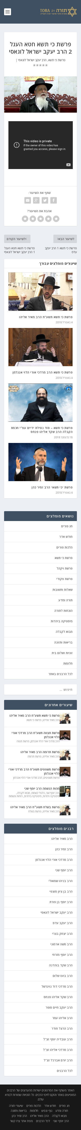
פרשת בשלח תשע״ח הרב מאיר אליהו (35, 807)
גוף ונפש (46, 1111)
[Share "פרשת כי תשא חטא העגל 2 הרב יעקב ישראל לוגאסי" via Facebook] (53, 200)
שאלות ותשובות (62, 590)
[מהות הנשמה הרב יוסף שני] (65, 791)
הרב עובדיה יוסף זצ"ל (58, 1039)
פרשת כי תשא (56, 60)
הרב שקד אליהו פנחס (58, 997)
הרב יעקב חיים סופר (59, 1007)
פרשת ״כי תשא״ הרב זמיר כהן (52, 487)
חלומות (68, 663)
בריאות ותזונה (63, 642)
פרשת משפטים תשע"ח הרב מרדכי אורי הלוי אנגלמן (34, 771)
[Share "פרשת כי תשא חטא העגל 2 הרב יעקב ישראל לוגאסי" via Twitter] (45, 200)
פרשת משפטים (51, 778)
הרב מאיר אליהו (51, 720)
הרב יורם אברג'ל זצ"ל (58, 1060)
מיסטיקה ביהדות (62, 621)
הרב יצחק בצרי (62, 934)
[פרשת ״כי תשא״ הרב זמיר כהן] (40, 462)
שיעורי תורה (16, 1106)
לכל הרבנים (65, 1071)
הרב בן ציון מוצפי (61, 891)
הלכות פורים (64, 547)
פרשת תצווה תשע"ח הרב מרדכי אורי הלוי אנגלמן (36, 735)
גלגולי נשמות (38, 793)
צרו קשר (15, 1121)
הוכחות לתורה (63, 611)
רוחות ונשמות (16, 796)
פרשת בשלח (34, 811)
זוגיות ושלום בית (62, 653)
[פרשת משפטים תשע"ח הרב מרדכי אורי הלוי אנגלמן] (65, 772)
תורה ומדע (66, 600)
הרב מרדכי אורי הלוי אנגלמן (45, 741)
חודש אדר (66, 537)
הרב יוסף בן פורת (61, 902)
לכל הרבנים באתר (60, 674)
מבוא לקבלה (64, 632)
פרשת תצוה (23, 741)
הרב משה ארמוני (61, 944)
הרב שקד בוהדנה (61, 965)
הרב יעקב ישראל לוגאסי (32, 60)
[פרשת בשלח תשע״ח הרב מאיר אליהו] (65, 810)
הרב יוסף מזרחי (62, 955)
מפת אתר (27, 1121)
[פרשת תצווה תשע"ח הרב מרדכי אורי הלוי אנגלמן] (65, 735)
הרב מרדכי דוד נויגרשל (57, 986)
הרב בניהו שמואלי (61, 881)
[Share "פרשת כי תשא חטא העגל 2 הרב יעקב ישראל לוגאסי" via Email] (27, 200)
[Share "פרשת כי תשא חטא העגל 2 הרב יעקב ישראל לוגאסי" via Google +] (36, 200)
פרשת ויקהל (65, 568)
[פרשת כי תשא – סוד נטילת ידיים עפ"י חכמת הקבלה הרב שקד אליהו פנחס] (40, 403)
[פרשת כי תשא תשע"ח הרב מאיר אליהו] (40, 291)
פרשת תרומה (34, 756)
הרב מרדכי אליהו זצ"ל (58, 1050)
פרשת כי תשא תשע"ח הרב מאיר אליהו (46, 317)
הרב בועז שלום (63, 976)
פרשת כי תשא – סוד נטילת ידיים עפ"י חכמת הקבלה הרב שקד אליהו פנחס (42, 430)
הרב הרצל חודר (62, 1028)
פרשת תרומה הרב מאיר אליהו (40, 752)
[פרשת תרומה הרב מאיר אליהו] (65, 754)
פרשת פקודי (64, 579)
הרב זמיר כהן (64, 849)
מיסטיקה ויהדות (51, 796)
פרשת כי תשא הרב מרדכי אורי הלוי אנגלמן (43, 372)
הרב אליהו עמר (62, 1018)
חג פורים (67, 526)
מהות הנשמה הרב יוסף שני (42, 788)
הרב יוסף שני (53, 793)
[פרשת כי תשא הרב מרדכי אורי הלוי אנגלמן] (40, 347)
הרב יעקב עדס (63, 923)
